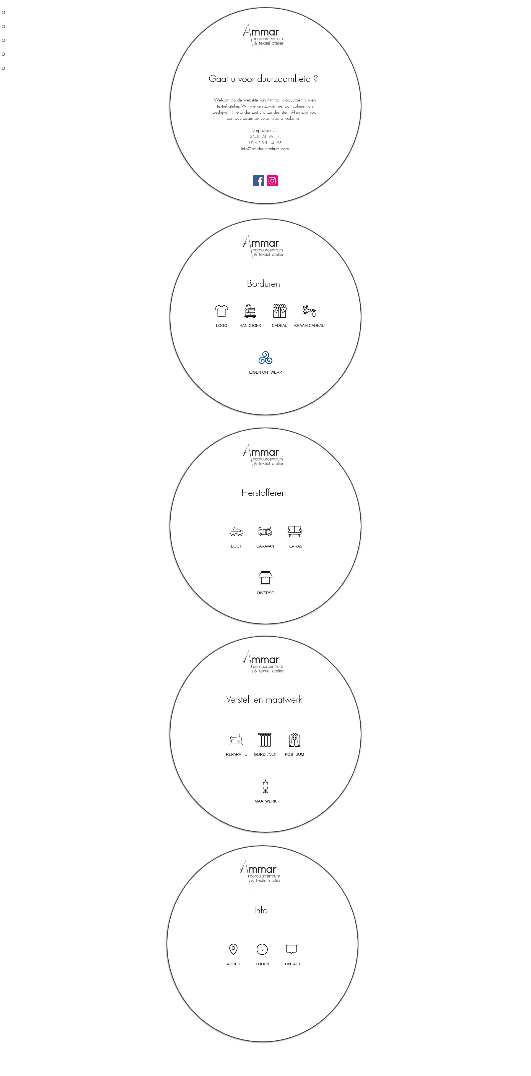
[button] (279, 315)
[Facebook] (258, 180)
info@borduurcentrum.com (265, 148)
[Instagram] (272, 180)
